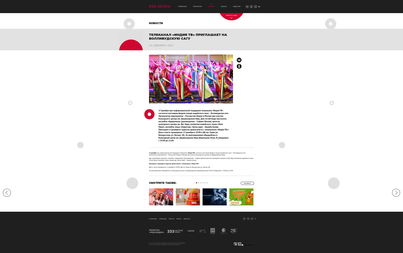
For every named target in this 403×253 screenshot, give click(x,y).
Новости (211, 6)
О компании (182, 6)
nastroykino (175, 231)
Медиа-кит (237, 6)
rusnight (223, 231)
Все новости (247, 183)
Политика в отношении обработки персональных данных (164, 244)
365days (234, 231)
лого (160, 6)
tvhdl (203, 231)
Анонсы (224, 6)
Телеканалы (197, 6)
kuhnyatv (191, 231)
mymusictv (213, 231)
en (259, 7)
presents (156, 231)
